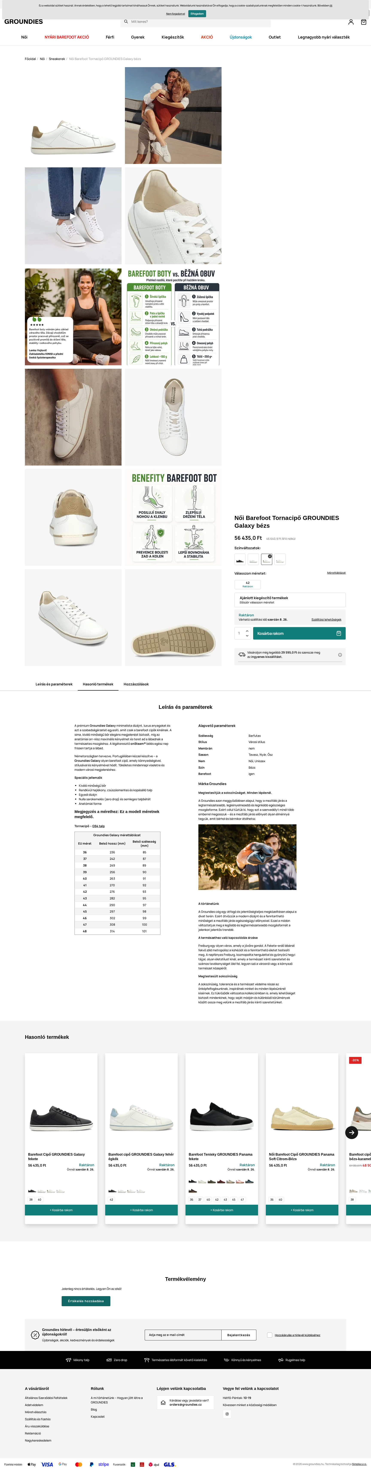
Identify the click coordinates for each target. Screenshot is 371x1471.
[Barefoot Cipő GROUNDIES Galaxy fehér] (41, 1189)
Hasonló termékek (98, 684)
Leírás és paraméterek (54, 684)
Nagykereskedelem (38, 1440)
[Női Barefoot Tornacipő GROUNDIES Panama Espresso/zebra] (193, 1189)
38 (31, 1199)
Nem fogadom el (175, 13)
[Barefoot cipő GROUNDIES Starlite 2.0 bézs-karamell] (353, 1189)
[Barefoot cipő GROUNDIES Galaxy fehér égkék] (60, 1189)
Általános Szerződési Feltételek (46, 1398)
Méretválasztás (35, 1412)
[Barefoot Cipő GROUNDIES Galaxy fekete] (32, 1189)
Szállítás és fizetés (37, 1419)
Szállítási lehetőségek (326, 619)
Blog (94, 1409)
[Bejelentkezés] (351, 22)
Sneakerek (57, 59)
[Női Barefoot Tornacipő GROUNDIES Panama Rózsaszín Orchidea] (240, 1179)
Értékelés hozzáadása (86, 1301)
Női (42, 59)
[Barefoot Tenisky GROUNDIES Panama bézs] (202, 1179)
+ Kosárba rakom (61, 1210)
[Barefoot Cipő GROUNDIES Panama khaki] (211, 1179)
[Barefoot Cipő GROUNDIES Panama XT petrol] (249, 1179)
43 (225, 1199)
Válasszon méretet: (250, 573)
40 (39, 1199)
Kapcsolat (98, 1416)
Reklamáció (33, 1433)
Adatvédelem (34, 1405)
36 (191, 1199)
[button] (351, 1132)
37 (199, 1199)
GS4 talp (98, 826)
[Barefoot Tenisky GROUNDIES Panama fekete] (193, 1179)
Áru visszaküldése (37, 1426)
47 (242, 1199)
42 (111, 1199)
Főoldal (30, 59)
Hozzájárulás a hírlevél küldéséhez (297, 1335)
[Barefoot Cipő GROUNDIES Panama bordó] (221, 1179)
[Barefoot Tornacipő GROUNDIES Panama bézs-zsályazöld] (230, 1179)
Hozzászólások (136, 684)
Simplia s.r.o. (359, 1464)
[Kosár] (364, 22)
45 (234, 1199)
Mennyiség (239, 633)
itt (331, 5)
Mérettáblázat (336, 573)
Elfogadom (197, 13)
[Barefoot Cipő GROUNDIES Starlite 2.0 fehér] (363, 1189)
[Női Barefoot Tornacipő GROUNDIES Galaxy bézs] (51, 1189)
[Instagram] (227, 1414)
